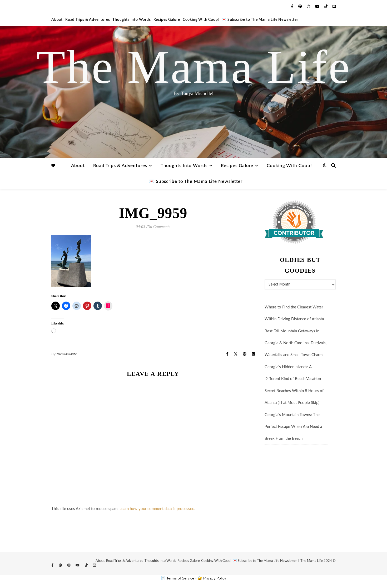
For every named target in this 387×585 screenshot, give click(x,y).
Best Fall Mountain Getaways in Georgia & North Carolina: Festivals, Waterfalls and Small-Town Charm (295, 343)
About (57, 20)
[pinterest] (300, 6)
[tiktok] (326, 6)
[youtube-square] (334, 6)
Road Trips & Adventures (87, 20)
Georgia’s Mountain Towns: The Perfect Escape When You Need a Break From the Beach (293, 427)
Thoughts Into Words (131, 20)
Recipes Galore (166, 20)
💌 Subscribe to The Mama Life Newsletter (260, 20)
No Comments (158, 226)
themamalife (67, 354)
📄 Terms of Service (177, 578)
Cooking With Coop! (201, 20)
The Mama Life (193, 67)
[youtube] (317, 6)
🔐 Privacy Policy (212, 578)
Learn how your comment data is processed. (157, 509)
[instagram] (309, 6)
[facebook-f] (292, 6)
